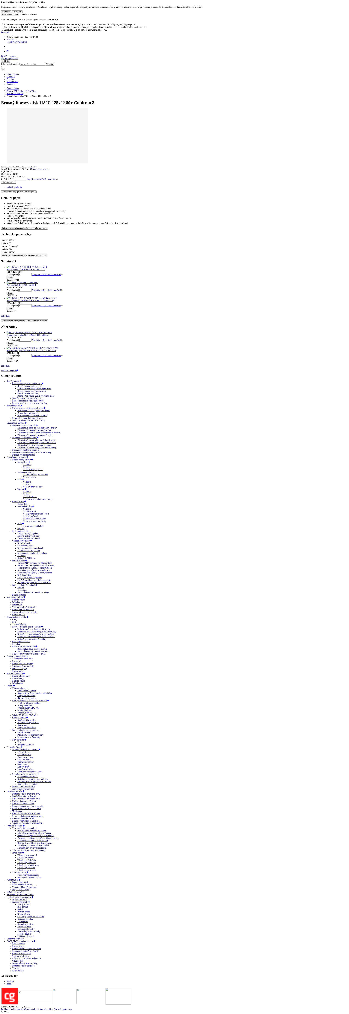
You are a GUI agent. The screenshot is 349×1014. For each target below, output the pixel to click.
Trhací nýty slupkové (26, 862)
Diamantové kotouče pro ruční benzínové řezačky (38, 433)
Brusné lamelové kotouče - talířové (32, 415)
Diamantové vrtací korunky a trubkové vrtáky (31, 452)
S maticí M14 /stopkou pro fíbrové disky (34, 563)
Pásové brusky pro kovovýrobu (20, 894)
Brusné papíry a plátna (16, 457)
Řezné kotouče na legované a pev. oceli (34, 388)
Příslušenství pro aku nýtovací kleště (33, 845)
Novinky (10, 981)
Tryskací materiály (20, 902)
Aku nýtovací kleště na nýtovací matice (34, 833)
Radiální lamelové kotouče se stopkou (33, 651)
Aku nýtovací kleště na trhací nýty (32, 830)
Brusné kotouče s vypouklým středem (33, 410)
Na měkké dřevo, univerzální (35, 474)
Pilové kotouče (23, 732)
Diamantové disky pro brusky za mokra (34, 445)
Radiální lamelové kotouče (23, 646)
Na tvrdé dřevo (29, 477)
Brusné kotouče (14, 406)
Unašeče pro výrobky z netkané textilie (29, 654)
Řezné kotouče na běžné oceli (30, 386)
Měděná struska (24, 934)
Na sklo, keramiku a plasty (34, 521)
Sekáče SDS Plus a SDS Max (25, 715)
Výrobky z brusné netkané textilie (26, 958)
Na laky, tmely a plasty (33, 469)
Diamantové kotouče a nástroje (25, 951)
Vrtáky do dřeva (19, 717)
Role (19, 479)
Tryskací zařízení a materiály (19, 897)
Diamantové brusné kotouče (24, 437)
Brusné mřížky (18, 614)
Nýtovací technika (15, 826)
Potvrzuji (5, 32)
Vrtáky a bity (17, 961)
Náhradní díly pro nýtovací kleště (31, 848)
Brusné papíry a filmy (21, 460)
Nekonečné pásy (24, 472)
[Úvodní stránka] (9, 58)
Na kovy (26, 467)
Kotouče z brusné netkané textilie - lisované (36, 636)
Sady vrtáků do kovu (26, 695)
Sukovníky (22, 725)
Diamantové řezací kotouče (24, 425)
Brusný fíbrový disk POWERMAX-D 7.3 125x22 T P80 (31, 350)
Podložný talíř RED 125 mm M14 (21, 285)
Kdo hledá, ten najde (10, 64)
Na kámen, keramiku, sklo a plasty (38, 499)
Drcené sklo (22, 921)
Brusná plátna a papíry (21, 953)
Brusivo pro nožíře (15, 673)
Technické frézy (14, 747)
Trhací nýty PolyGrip (26, 860)
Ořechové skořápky (25, 929)
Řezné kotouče (13, 381)
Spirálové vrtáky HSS (26, 690)
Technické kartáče (15, 791)
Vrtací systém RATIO (26, 713)
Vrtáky (10, 686)
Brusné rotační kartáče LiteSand (26, 821)
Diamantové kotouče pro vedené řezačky (35, 435)
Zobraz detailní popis (40, 169)
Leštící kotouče (18, 600)
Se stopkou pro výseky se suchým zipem (34, 573)
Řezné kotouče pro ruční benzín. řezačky (29, 403)
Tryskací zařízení (19, 899)
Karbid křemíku (24, 914)
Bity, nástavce (18, 740)
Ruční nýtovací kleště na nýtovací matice (35, 843)
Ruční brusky (13, 880)
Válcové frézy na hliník (27, 776)
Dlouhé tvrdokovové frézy (23, 786)
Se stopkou (22, 590)
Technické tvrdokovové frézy (24, 963)
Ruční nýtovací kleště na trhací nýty (32, 840)
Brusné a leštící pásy (21, 676)
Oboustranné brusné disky (23, 666)
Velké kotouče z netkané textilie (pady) (34, 629)
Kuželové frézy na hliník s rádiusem (32, 779)
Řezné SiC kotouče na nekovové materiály (35, 396)
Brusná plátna (18, 501)
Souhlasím (17, 12)
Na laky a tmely (30, 496)
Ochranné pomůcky (15, 939)
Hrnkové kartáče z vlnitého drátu (26, 799)
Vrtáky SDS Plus (24, 705)
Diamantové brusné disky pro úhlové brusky (36, 442)
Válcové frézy (23, 752)
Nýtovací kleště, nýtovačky (24, 828)
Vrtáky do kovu (19, 688)
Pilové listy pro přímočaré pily (30, 735)
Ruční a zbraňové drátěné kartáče (26, 808)
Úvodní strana (13, 74)
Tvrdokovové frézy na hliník (24, 774)
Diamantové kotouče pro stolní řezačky (34, 430)
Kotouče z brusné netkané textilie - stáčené (35, 634)
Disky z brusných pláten (27, 533)
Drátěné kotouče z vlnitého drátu (26, 794)
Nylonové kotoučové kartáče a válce (27, 816)
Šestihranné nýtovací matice (29, 877)
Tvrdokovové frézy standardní (25, 749)
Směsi (20, 909)
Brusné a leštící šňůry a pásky (24, 612)
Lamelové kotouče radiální (23, 585)
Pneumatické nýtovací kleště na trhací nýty (35, 835)
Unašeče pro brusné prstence (29, 577)
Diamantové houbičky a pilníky (25, 450)
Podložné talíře (18, 560)
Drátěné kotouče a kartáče (23, 966)
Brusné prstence (19, 595)
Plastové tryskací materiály (28, 931)
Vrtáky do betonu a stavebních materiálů (29, 700)
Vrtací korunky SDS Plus (28, 708)
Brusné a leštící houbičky (23, 609)
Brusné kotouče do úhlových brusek (28, 408)
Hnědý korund (23, 904)
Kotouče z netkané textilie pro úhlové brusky (36, 632)
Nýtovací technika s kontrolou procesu (28, 850)
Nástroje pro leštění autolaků (24, 607)
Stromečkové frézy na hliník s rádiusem (34, 781)
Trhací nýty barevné (26, 867)
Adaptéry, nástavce (25, 745)
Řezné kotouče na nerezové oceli (31, 391)
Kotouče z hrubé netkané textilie (31, 639)
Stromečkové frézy (25, 762)
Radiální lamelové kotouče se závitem (33, 592)
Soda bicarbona (24, 926)
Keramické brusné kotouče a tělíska (27, 418)
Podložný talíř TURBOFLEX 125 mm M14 (26, 269)
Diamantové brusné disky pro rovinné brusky (36, 447)
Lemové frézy (23, 767)
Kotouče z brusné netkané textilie (26, 627)
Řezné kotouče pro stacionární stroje (27, 401)
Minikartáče (17, 811)
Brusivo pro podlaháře (16, 656)
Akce (9, 983)
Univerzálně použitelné (33, 526)
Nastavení (6, 12)
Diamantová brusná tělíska (23, 455)
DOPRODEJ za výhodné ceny (20, 941)
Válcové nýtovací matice (28, 875)
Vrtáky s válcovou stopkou (28, 703)
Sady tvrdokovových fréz (23, 789)
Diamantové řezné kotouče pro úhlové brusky (37, 428)
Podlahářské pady (19, 668)
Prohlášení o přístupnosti (11, 1009)
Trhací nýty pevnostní (26, 870)
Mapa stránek (29, 1009)
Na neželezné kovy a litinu (34, 519)
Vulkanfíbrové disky (21, 541)
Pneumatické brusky (20, 882)
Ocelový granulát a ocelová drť (30, 916)
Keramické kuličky (25, 924)
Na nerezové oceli (30, 516)
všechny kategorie (9, 370)
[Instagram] (7, 51)
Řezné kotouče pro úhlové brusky (27, 383)
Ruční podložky (24, 575)
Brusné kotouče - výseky (22, 663)
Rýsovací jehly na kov (27, 698)
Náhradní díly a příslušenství (24, 887)
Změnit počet (6, 179)
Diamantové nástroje (16, 423)
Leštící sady (17, 604)
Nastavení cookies (44, 1009)
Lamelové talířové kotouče (28, 538)
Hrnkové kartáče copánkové (24, 801)
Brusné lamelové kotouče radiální (26, 948)
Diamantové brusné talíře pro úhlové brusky (36, 440)
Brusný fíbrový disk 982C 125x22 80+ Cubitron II (28, 335)
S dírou (20, 587)
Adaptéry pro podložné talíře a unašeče (34, 582)
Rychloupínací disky (21, 531)
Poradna (10, 79)
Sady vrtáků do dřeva (26, 727)
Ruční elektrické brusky (22, 885)
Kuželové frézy (24, 754)
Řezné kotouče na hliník (27, 393)
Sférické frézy (23, 764)
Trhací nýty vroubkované (28, 865)
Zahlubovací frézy (25, 757)
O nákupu (11, 76)
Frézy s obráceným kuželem (29, 772)
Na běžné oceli (29, 511)
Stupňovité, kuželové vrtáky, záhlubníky (34, 693)
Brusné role (17, 661)
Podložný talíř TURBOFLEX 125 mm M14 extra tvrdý (30, 300)
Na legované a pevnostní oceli (30, 548)
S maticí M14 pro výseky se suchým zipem (35, 565)
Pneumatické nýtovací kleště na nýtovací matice (37, 838)
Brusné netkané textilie (17, 617)
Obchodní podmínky (63, 1009)
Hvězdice (16, 644)
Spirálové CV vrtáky (26, 720)
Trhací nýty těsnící (25, 858)
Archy (14, 619)
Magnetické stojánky (21, 889)
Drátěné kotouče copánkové (24, 796)
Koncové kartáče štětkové (23, 803)
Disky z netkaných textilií (28, 536)
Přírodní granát (23, 912)
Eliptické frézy (23, 759)
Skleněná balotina (25, 919)
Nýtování (16, 968)
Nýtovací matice (19, 872)
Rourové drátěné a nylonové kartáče (27, 806)
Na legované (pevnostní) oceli (36, 514)
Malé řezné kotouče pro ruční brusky (28, 398)
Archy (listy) (23, 462)
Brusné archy (17, 678)
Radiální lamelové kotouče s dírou (32, 649)
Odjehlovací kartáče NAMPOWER (27, 823)
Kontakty (11, 84)
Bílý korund (22, 907)
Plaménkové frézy (25, 769)
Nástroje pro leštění (15, 597)
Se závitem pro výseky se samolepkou (33, 570)
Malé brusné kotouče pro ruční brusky (28, 420)
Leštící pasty (17, 602)
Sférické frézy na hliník (27, 784)
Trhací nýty (17, 853)
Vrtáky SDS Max (24, 710)
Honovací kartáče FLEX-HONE (26, 813)
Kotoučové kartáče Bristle (23, 818)
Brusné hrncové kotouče (27, 413)
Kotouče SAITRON (26, 558)
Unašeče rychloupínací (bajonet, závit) (33, 580)
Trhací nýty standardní (27, 855)
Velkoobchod (12, 81)
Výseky (21, 489)
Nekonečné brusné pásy (22, 659)
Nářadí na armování (15, 892)
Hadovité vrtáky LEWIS (28, 722)
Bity (19, 742)
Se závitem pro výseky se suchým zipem (34, 568)
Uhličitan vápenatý (25, 936)
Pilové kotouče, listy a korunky (25, 730)
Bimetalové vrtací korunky (28, 737)
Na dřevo (27, 464)
